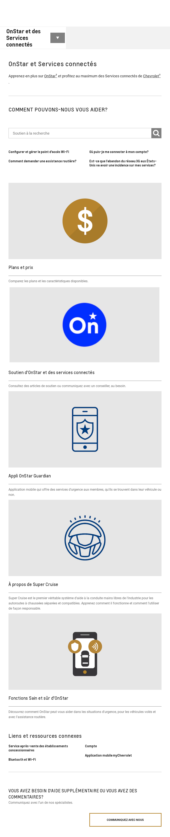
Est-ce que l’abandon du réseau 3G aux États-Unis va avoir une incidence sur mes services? (123, 163)
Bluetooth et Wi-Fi (22, 759)
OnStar (50, 75)
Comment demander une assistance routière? (42, 161)
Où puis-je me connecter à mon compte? (119, 152)
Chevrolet (152, 75)
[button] (50, 76)
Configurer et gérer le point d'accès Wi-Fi (38, 152)
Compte (91, 746)
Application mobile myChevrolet (108, 755)
